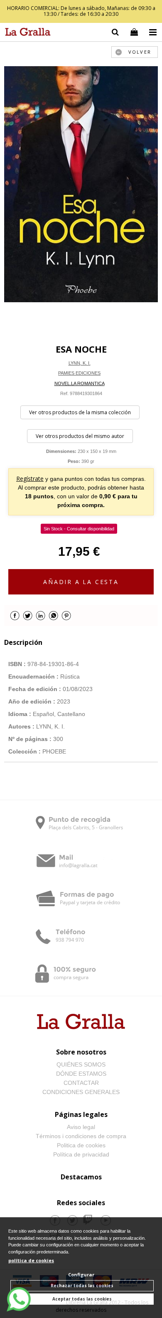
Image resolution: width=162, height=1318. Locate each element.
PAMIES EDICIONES (79, 373)
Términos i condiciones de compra (81, 1136)
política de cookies (31, 1260)
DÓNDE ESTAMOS (81, 1073)
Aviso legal (81, 1127)
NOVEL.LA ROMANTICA (79, 383)
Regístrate (30, 478)
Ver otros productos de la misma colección (80, 412)
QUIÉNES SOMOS (81, 1064)
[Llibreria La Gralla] (26, 33)
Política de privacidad (81, 1154)
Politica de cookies (81, 1145)
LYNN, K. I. (80, 363)
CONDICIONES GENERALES (81, 1092)
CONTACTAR (81, 1082)
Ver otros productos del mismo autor (80, 436)
